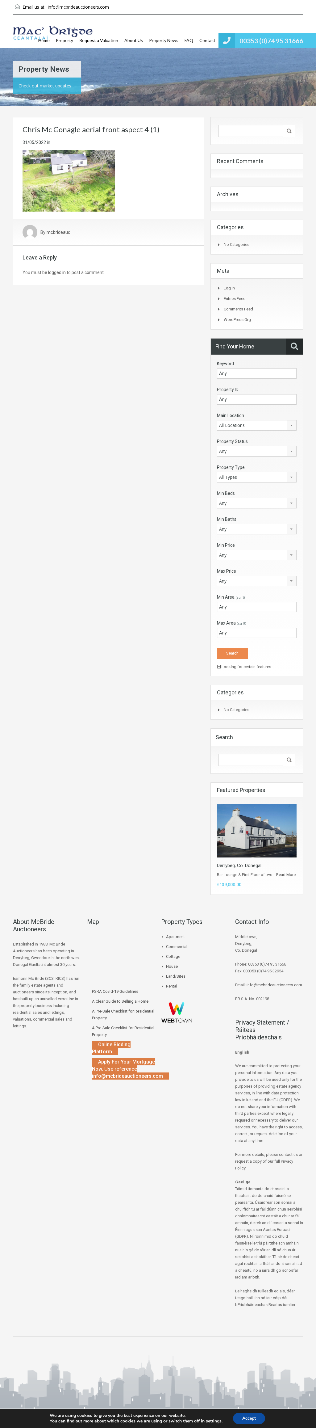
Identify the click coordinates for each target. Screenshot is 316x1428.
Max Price (226, 571)
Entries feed (235, 298)
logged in (57, 272)
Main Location (230, 415)
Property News (163, 40)
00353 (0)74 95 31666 (271, 40)
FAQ (189, 40)
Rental (171, 986)
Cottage (173, 956)
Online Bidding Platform (111, 1048)
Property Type (231, 467)
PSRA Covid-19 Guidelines (115, 991)
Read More (286, 874)
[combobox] (257, 425)
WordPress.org (237, 319)
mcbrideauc (58, 232)
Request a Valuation (98, 40)
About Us (133, 40)
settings (214, 1421)
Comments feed (238, 309)
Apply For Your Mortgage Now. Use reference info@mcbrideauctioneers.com (127, 1069)
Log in (229, 288)
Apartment (175, 936)
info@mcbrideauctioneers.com (78, 7)
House (172, 966)
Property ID (228, 389)
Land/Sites (175, 976)
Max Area (231, 623)
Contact (207, 40)
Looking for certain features (246, 666)
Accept (249, 1418)
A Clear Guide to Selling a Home (120, 1001)
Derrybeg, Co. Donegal (239, 865)
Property (64, 40)
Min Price (226, 545)
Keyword (225, 363)
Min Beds (226, 493)
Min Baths (226, 519)
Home (44, 40)
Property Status (232, 441)
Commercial (176, 946)
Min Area (231, 597)
